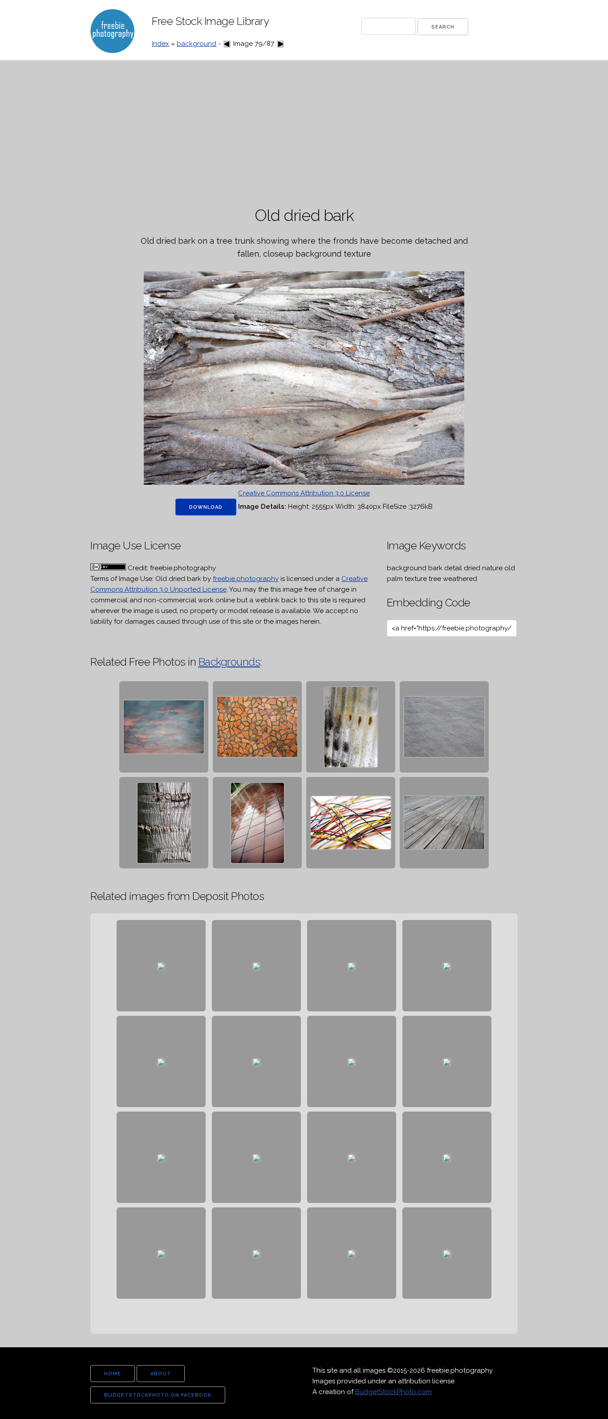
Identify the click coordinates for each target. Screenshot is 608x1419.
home (112, 1374)
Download (206, 507)
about (160, 1374)
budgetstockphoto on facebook (157, 1395)
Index (160, 44)
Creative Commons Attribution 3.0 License (304, 493)
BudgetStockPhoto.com (393, 1392)
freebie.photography (246, 579)
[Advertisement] (304, 133)
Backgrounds (229, 661)
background (196, 44)
